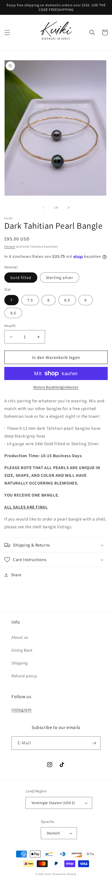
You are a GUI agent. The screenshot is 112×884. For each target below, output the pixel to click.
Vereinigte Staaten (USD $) (53, 802)
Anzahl (9, 325)
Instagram (21, 709)
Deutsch (53, 833)
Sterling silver (59, 277)
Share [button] (16, 574)
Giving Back (22, 650)
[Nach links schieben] (43, 207)
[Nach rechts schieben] (68, 207)
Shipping (19, 663)
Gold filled (20, 277)
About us (19, 637)
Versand (9, 246)
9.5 (13, 313)
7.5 (30, 300)
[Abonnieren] (94, 743)
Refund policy (24, 675)
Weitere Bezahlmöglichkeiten (56, 387)
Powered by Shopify (64, 873)
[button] (7, 32)
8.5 (67, 300)
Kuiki (48, 873)
